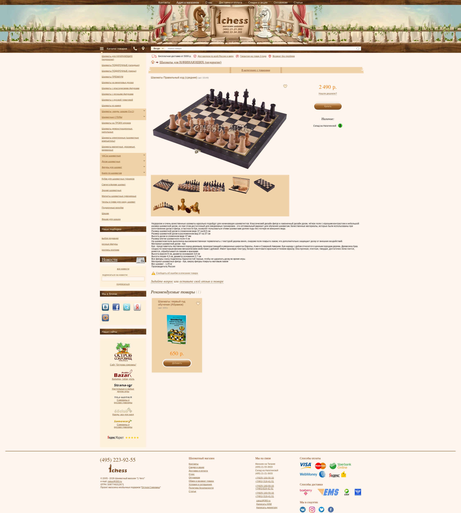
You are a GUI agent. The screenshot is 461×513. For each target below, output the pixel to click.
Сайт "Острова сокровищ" (123, 365)
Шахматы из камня (111, 105)
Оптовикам (194, 477)
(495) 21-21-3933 (264, 473)
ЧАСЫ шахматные (111, 156)
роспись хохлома (110, 250)
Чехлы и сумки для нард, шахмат (118, 202)
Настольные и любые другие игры (123, 390)
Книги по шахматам (112, 173)
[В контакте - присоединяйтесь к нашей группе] (105, 307)
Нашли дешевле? (328, 93)
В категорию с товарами (255, 70)
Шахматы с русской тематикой (117, 100)
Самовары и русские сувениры (123, 401)
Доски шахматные (111, 161)
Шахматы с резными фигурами (117, 94)
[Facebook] (116, 307)
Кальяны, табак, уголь (123, 379)
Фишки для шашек (111, 219)
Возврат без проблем (284, 56)
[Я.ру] (137, 307)
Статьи (192, 491)
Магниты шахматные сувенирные (119, 196)
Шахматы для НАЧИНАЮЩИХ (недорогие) (190, 62)
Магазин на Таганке (265, 464)
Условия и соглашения (200, 484)
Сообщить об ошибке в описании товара (177, 273)
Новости (109, 259)
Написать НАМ (264, 504)
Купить (327, 106)
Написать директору (266, 507)
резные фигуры (110, 244)
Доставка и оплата (198, 471)
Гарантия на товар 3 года (253, 56)
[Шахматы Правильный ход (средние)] (220, 129)
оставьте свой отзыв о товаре (201, 281)
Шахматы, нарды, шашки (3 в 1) (118, 111)
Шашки (105, 213)
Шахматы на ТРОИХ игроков (116, 123)
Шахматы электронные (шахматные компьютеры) (120, 139)
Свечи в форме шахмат (114, 184)
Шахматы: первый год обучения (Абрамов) (171, 303)
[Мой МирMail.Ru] (105, 318)
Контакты (193, 464)
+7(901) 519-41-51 (264, 481)
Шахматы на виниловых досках (118, 82)
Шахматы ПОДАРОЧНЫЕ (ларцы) (119, 71)
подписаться (123, 284)
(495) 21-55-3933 (264, 467)
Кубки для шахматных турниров (118, 179)
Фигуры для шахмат (112, 167)
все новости (123, 269)
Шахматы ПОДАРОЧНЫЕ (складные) (121, 65)
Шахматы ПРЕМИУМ (112, 77)
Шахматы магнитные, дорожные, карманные (118, 148)
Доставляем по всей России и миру (216, 56)
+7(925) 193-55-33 (264, 478)
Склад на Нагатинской (324, 126)
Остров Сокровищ (151, 487)
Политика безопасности (201, 488)
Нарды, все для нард (123, 414)
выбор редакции (110, 238)
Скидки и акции (196, 467)
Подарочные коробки (113, 207)
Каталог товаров (117, 48)
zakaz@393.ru (115, 481)
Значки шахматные (111, 190)
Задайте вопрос (162, 281)
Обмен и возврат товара (201, 481)
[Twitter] (126, 307)
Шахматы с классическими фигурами (120, 88)
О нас (191, 474)
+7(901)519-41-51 (264, 488)
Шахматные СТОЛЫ (112, 117)
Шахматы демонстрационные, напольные (117, 130)
